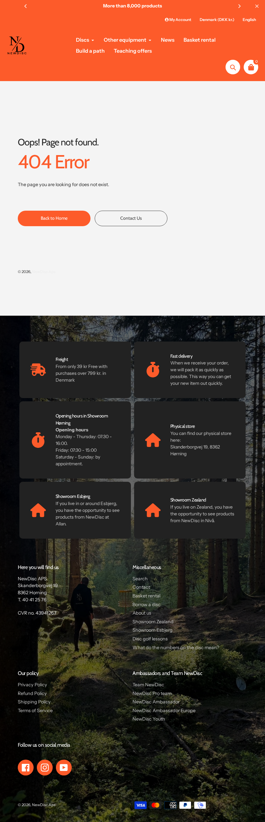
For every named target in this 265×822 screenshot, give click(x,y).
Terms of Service (35, 710)
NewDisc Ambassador (156, 702)
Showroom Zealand (153, 622)
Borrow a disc (146, 604)
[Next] (239, 6)
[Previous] (26, 6)
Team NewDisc (148, 685)
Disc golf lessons (150, 639)
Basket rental (146, 596)
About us (141, 613)
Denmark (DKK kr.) (217, 19)
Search (140, 579)
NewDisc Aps (44, 271)
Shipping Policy (34, 702)
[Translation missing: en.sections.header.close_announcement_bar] (257, 6)
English (249, 19)
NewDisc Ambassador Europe (164, 710)
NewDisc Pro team (152, 693)
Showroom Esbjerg (152, 630)
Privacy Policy (32, 685)
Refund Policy (32, 693)
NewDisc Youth (148, 719)
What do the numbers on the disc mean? (175, 647)
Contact (141, 587)
